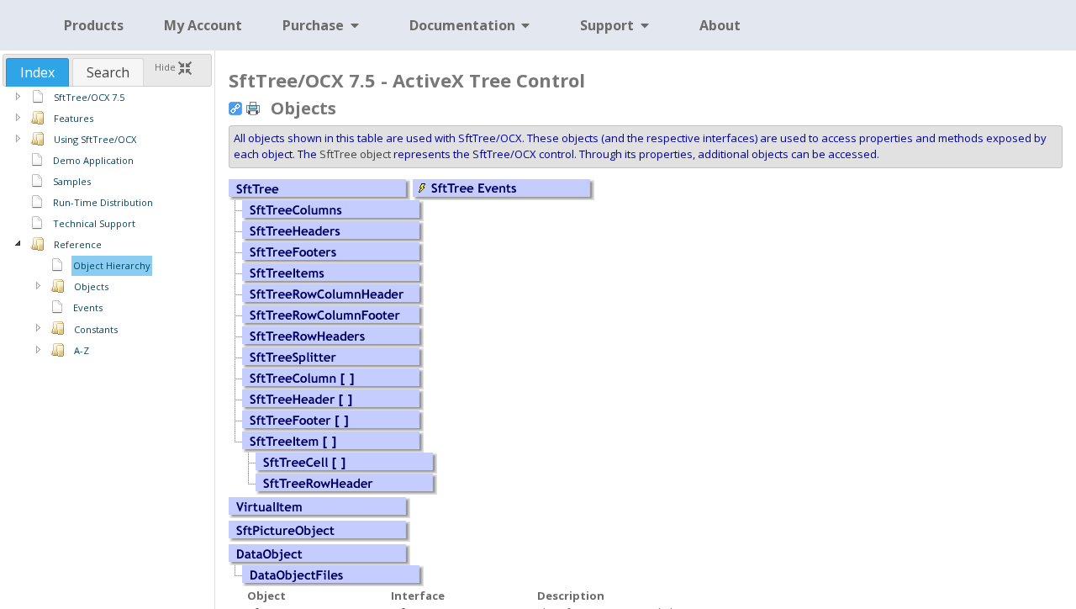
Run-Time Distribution (103, 202)
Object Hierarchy (111, 265)
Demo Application (93, 160)
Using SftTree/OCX (95, 139)
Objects (91, 286)
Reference (78, 244)
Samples (72, 181)
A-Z (81, 350)
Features (73, 118)
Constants (96, 329)
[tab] (37, 72)
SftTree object (355, 154)
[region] (107, 224)
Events (88, 307)
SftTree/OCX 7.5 (89, 97)
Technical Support (94, 223)
